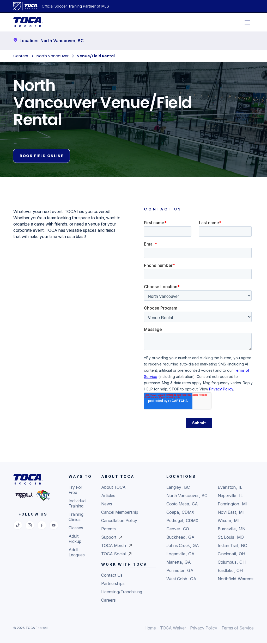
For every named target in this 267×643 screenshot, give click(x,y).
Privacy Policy (203, 628)
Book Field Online (41, 155)
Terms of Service (237, 628)
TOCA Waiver (173, 628)
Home (150, 628)
